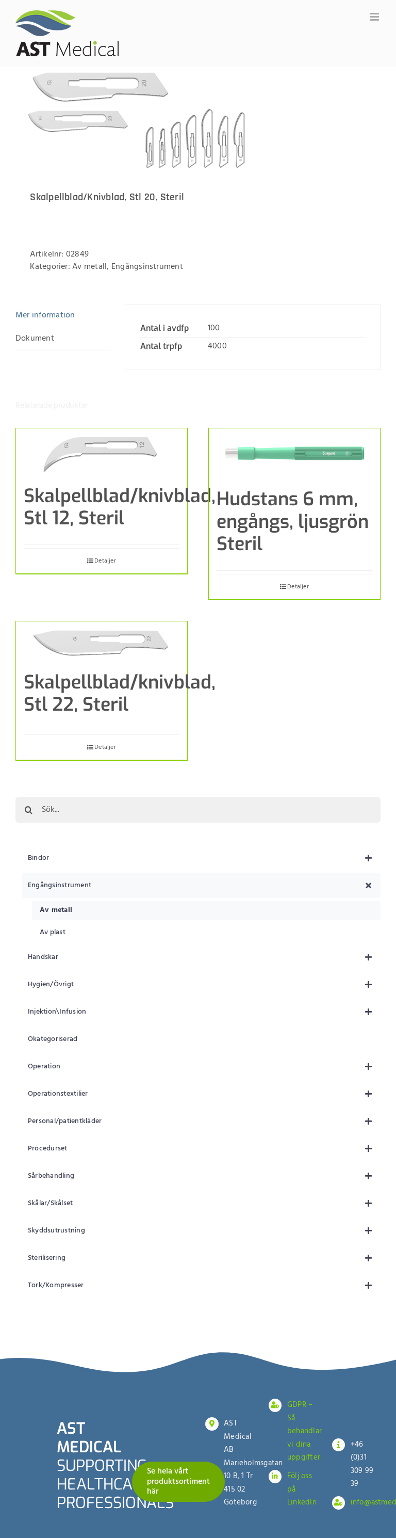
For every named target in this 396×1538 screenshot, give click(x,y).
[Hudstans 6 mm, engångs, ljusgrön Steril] (294, 453)
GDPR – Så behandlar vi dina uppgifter (304, 1431)
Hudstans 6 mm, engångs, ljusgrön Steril (293, 521)
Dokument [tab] (34, 338)
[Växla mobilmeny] (375, 16)
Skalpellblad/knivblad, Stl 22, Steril (120, 693)
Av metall (89, 267)
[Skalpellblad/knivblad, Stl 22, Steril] (101, 641)
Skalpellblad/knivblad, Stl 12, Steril (120, 507)
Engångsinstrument (147, 267)
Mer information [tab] (45, 315)
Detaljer (105, 561)
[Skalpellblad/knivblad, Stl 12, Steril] (101, 451)
